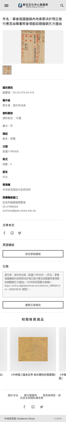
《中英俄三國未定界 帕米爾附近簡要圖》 (33, 374)
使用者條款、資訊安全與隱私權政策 (40, 396)
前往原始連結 (33, 254)
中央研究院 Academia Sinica (19, 418)
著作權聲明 (30, 395)
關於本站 (13, 395)
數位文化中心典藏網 (33, 5)
